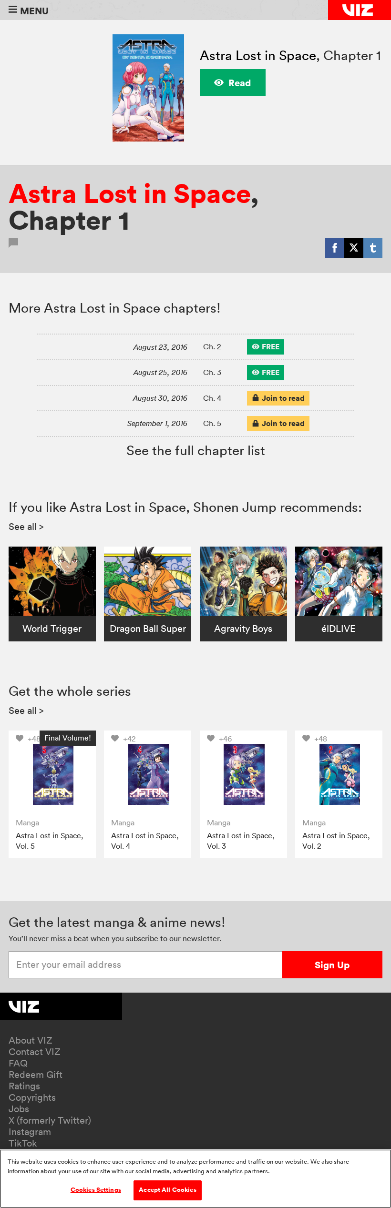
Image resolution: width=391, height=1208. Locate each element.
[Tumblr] (372, 248)
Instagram (30, 1131)
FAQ (18, 1063)
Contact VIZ (35, 1051)
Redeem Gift (35, 1074)
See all (26, 526)
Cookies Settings (96, 1190)
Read (239, 82)
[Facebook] (334, 248)
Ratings (24, 1086)
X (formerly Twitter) (50, 1120)
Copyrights (32, 1097)
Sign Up (332, 964)
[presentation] (52, 774)
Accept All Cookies (167, 1190)
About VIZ (30, 1040)
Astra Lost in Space (258, 55)
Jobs (19, 1109)
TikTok (23, 1143)
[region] (195, 1178)
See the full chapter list (195, 450)
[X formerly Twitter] (353, 248)
